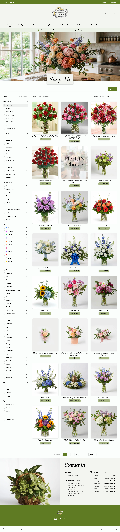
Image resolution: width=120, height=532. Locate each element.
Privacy (100, 529)
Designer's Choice (66, 25)
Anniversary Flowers (48, 25)
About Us (105, 2)
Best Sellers (32, 25)
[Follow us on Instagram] (55, 519)
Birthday (20, 25)
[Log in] (110, 14)
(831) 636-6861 (73, 475)
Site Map (114, 529)
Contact (113, 2)
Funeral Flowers (96, 25)
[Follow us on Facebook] (60, 519)
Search (113, 89)
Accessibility (107, 529)
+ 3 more (71, 495)
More (109, 25)
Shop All (10, 25)
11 (86, 454)
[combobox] (108, 96)
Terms (94, 529)
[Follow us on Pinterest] (64, 519)
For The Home (81, 25)
